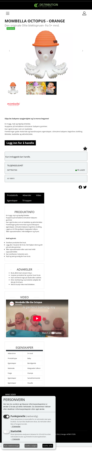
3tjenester (15, 426)
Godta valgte (31, 446)
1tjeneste (15, 439)
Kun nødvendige (11, 446)
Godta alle (47, 446)
